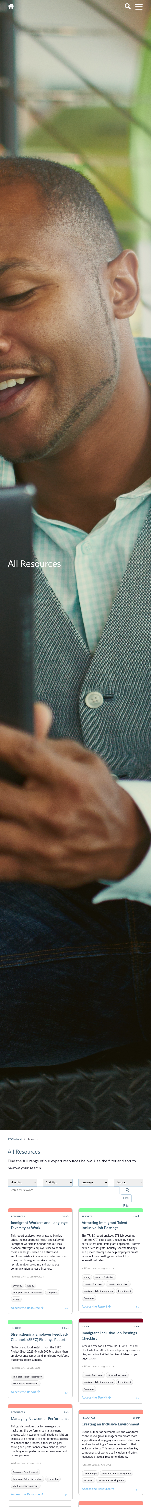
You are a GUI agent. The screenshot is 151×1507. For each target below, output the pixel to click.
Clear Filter (126, 1199)
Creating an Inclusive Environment (110, 1424)
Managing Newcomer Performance (40, 1419)
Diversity (17, 1286)
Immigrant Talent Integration (27, 1292)
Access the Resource (26, 1308)
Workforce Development (25, 1383)
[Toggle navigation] (138, 6)
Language (52, 1292)
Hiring (87, 1277)
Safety (16, 1299)
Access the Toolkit (95, 1397)
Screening (89, 1298)
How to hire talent (93, 1284)
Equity (30, 1286)
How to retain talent (118, 1284)
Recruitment (124, 1291)
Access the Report (95, 1306)
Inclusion (88, 1480)
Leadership (53, 1479)
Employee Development (25, 1472)
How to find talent (104, 1277)
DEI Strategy (90, 1473)
